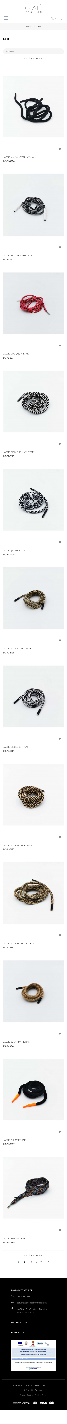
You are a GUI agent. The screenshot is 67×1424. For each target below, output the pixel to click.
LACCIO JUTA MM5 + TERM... (16, 1042)
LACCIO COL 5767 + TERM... (16, 354)
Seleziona (34, 51)
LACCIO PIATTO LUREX (14, 1238)
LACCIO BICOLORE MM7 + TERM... (19, 452)
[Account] (53, 18)
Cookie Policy (41, 1395)
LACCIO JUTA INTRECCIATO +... (17, 648)
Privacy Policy (26, 1395)
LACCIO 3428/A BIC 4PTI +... (16, 550)
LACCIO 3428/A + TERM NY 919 (18, 157)
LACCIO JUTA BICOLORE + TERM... (19, 943)
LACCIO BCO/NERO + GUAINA (18, 255)
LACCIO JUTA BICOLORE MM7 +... (19, 845)
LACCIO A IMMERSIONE (14, 1140)
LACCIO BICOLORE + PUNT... (16, 747)
